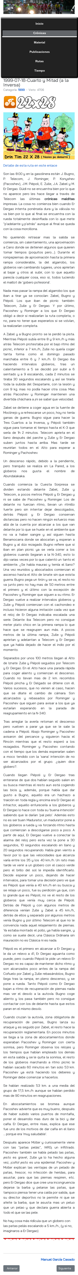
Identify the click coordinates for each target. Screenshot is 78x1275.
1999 (21, 90)
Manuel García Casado (58, 1259)
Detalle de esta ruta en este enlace (30, 165)
